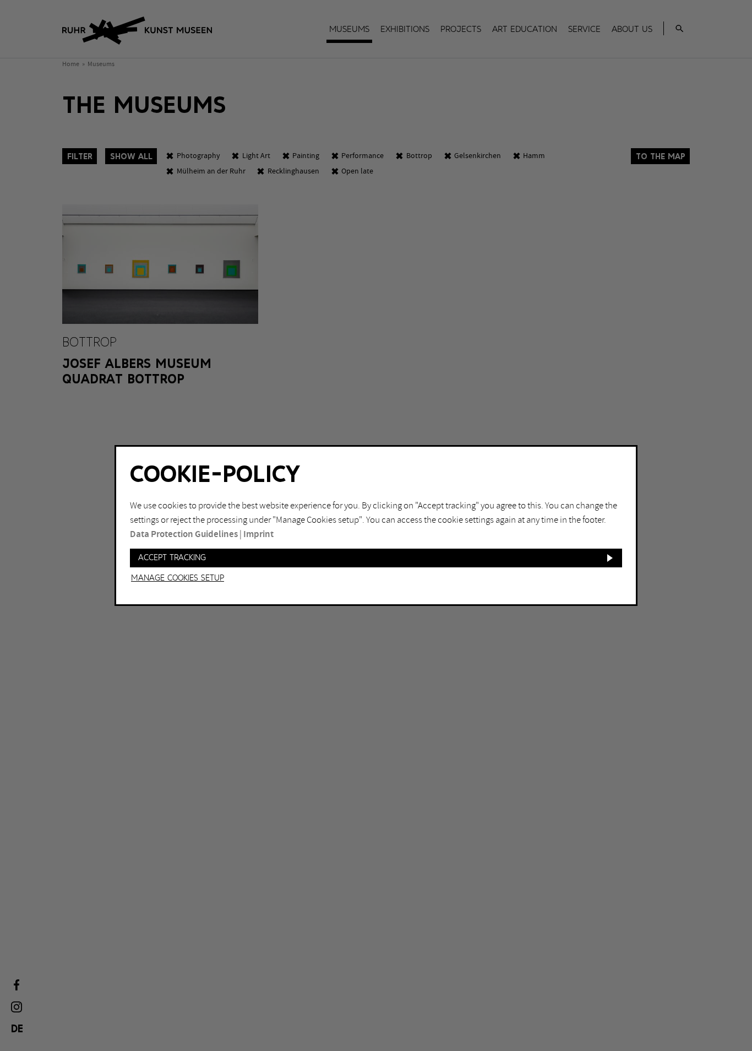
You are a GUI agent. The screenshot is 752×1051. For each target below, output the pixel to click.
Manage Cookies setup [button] (177, 578)
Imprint (258, 534)
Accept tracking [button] (172, 557)
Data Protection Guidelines (184, 534)
